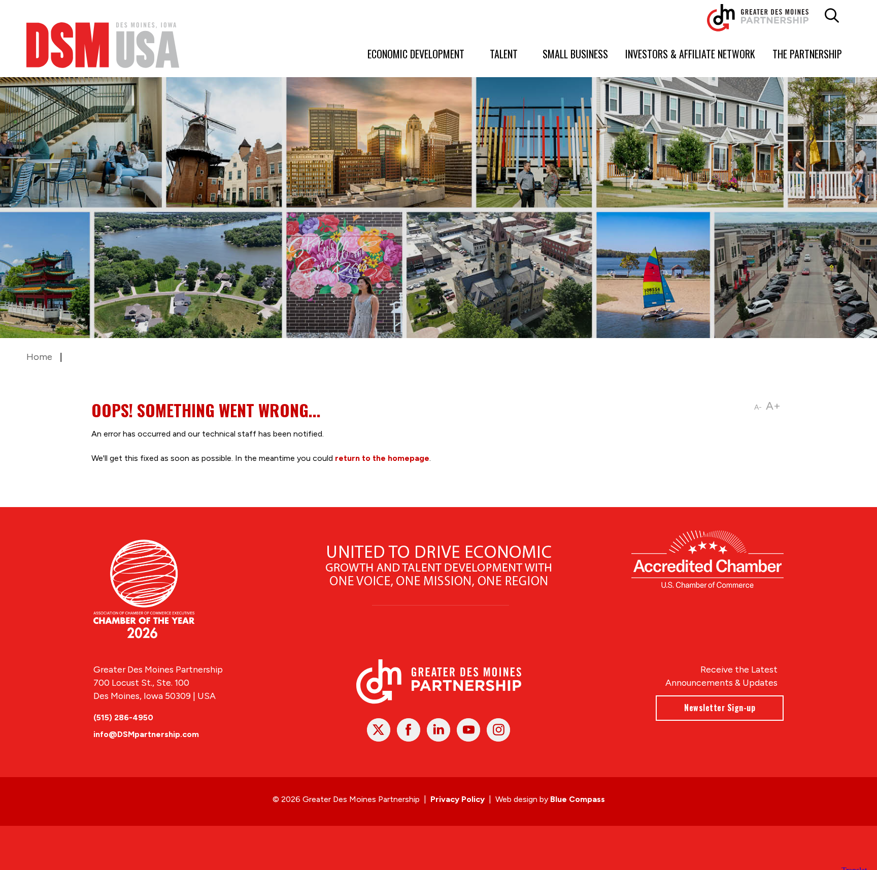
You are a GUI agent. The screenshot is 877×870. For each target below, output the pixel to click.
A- (758, 407)
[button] (832, 15)
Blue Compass (577, 799)
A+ (773, 406)
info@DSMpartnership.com (146, 734)
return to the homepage (382, 458)
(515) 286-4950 (123, 717)
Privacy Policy (457, 799)
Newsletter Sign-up (719, 707)
